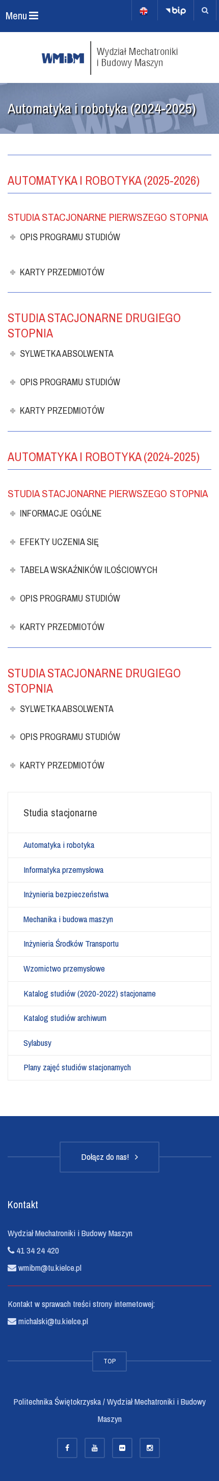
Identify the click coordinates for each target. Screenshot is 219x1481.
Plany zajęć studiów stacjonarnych (77, 1067)
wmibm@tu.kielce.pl (48, 1267)
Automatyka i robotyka (58, 844)
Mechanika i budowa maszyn (68, 919)
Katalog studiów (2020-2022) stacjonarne (89, 993)
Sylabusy (37, 1042)
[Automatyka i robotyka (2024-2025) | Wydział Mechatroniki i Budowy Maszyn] (109, 57)
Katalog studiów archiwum (64, 1017)
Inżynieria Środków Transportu (71, 943)
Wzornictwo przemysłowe (64, 968)
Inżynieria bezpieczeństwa (65, 894)
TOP (109, 1361)
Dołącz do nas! (107, 1156)
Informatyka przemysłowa (63, 869)
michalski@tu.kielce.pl (52, 1321)
